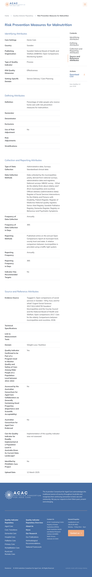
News (28, 530)
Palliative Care (10, 541)
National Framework (33, 547)
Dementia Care (10, 533)
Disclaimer (8, 568)
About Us (29, 526)
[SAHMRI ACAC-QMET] (15, 4)
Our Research (31, 533)
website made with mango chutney (76, 568)
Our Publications (32, 537)
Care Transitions (11, 530)
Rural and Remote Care (10, 552)
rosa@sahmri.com (73, 522)
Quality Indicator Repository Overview (34, 521)
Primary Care (10, 544)
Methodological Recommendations (33, 542)
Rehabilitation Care (12, 548)
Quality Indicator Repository (23, 16)
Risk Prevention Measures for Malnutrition (53, 16)
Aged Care (9, 526)
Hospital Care (10, 537)
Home (7, 16)
